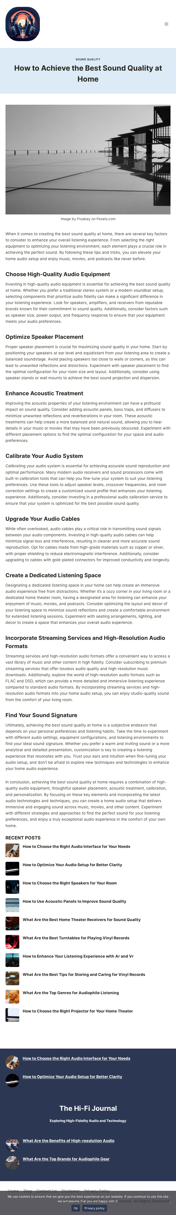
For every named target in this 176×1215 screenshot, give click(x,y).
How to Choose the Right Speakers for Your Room (70, 883)
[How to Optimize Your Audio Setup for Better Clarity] (12, 869)
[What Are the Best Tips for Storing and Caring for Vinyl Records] (12, 978)
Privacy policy (95, 1208)
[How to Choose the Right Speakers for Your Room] (12, 887)
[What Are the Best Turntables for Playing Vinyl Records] (12, 942)
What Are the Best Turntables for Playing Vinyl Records (76, 938)
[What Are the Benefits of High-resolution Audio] (12, 1144)
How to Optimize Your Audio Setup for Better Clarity (72, 865)
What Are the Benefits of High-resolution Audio (68, 1140)
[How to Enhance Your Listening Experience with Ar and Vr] (12, 960)
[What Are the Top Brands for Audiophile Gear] (12, 1163)
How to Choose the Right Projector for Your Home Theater (78, 1011)
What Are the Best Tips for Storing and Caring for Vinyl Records (84, 974)
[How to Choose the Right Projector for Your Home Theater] (12, 1015)
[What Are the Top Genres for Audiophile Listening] (12, 997)
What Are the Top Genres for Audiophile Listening (71, 993)
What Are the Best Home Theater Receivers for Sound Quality (82, 919)
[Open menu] (166, 23)
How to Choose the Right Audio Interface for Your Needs (76, 846)
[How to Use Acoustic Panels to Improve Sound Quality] (12, 905)
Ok (76, 1208)
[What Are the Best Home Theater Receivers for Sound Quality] (12, 923)
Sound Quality (88, 59)
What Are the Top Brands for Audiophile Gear (66, 1159)
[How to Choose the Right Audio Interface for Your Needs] (12, 850)
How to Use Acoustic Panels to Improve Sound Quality (74, 901)
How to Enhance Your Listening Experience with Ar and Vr (78, 956)
